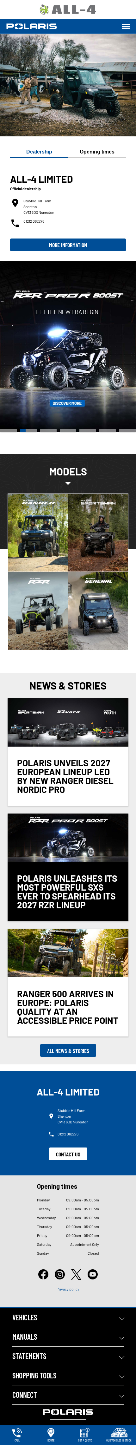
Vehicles (24, 1317)
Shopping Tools (34, 1375)
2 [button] (28, 430)
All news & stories (68, 1050)
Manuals (24, 1336)
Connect (24, 1394)
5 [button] (87, 430)
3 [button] (48, 430)
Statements (29, 1356)
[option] (68, 346)
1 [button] (8, 430)
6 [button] (107, 430)
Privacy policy (68, 1289)
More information (68, 244)
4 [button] (68, 430)
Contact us (68, 1154)
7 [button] (127, 430)
